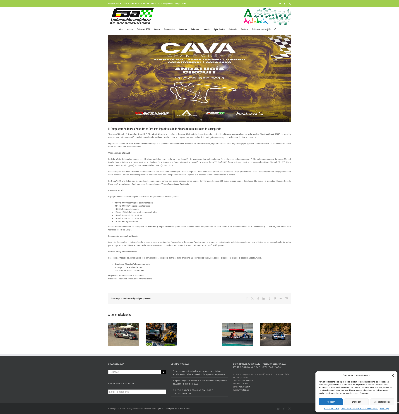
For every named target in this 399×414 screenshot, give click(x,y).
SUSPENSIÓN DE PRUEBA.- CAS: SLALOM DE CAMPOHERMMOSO (193, 392)
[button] (392, 375)
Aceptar (331, 401)
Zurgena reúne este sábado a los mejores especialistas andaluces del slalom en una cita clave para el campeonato (199, 372)
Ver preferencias (382, 401)
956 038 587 (242, 384)
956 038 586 (247, 380)
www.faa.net (243, 390)
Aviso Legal (384, 408)
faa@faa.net (180, 3)
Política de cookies (331, 408)
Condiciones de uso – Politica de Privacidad (359, 408)
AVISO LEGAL (164, 409)
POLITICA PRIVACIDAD (180, 409)
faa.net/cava (138, 270)
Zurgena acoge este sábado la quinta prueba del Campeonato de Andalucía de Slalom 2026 (200, 382)
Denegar (356, 401)
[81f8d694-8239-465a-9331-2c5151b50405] (199, 78)
